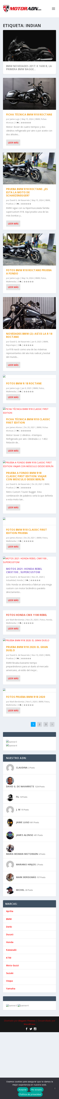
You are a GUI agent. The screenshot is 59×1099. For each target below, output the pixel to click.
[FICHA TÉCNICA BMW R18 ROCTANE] (29, 94)
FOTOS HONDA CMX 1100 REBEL (26, 587)
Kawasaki (11, 921)
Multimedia (11, 253)
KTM (8, 929)
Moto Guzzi (12, 937)
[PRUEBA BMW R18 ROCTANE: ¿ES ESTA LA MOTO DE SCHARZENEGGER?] (29, 168)
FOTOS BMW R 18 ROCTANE (24, 355)
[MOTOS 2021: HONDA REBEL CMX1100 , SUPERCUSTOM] (29, 532)
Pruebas (10, 203)
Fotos (43, 250)
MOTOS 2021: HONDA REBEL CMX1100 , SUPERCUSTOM (24, 542)
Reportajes (11, 317)
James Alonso (16, 399)
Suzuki (9, 944)
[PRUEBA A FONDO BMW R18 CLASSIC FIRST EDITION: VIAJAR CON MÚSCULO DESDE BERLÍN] (29, 436)
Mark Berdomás (17, 591)
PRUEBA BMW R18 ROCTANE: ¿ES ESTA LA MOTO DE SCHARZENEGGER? (27, 192)
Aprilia (9, 883)
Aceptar (23, 1089)
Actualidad (11, 552)
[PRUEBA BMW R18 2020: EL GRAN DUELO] (29, 612)
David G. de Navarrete (20, 200)
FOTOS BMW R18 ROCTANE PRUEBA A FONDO (29, 243)
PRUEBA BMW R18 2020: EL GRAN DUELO (27, 620)
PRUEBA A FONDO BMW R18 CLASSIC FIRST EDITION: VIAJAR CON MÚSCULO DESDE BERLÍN (26, 448)
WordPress (29, 996)
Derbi (9, 898)
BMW (37, 119)
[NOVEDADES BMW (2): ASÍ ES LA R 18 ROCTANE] (29, 285)
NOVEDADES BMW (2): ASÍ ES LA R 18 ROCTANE (29, 307)
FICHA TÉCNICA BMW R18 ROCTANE (29, 114)
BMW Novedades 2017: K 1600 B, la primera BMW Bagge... (29, 67)
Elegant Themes (26, 992)
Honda (20, 552)
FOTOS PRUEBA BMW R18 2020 (25, 668)
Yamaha (10, 960)
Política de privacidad (30, 1094)
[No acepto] (55, 1088)
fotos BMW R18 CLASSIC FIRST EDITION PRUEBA (26, 503)
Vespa (9, 952)
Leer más (13, 142)
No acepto (36, 1089)
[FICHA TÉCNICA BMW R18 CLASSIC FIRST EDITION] (29, 383)
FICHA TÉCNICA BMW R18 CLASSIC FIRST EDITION (28, 393)
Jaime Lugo (15, 119)
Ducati (9, 906)
